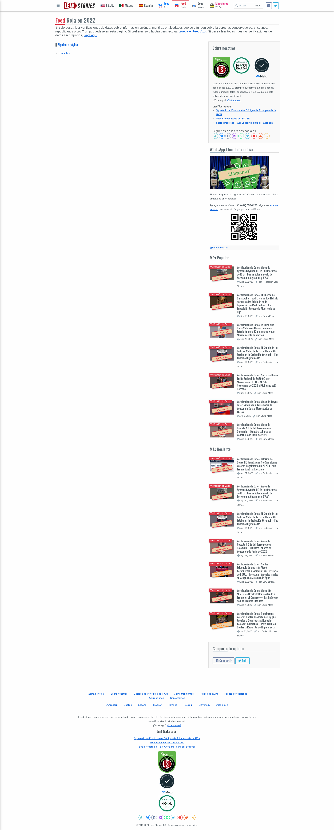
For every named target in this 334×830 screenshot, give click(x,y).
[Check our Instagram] (234, 136)
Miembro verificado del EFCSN (233, 118)
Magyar (157, 704)
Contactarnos (177, 697)
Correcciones (156, 697)
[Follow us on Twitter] (247, 136)
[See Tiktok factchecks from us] (215, 136)
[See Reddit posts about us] (260, 136)
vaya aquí (90, 35)
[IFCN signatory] (167, 762)
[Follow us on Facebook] (228, 136)
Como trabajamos (184, 693)
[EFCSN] (167, 803)
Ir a (257, 5)
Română (172, 704)
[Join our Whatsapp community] (241, 136)
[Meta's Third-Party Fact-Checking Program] (167, 784)
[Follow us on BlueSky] (222, 136)
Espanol (142, 704)
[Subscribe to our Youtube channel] (254, 136)
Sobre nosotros (119, 693)
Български (112, 704)
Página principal (95, 693)
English (128, 704)
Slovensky (204, 704)
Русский (188, 704)
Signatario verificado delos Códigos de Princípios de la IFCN (167, 738)
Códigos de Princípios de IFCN (151, 693)
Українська (222, 704)
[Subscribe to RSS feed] (267, 136)
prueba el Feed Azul (192, 31)
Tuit (244, 660)
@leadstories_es (219, 247)
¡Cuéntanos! (234, 100)
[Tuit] (276, 5)
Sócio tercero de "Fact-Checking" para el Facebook (244, 122)
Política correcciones (235, 693)
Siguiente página (68, 44)
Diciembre (64, 53)
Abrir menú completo (58, 5)
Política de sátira (209, 693)
